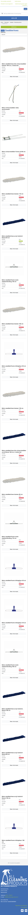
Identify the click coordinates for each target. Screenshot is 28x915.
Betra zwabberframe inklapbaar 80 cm (14, 366)
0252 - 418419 (9, 895)
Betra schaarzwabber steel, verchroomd (10, 108)
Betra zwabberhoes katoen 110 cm (12, 194)
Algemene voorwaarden (21, 905)
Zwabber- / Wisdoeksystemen (15, 22)
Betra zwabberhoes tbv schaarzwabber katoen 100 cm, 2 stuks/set (14, 64)
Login (25, 8)
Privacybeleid (24, 907)
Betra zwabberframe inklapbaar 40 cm (14, 623)
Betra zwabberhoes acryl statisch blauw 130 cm (12, 797)
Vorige (2, 30)
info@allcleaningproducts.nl (11, 897)
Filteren (14, 27)
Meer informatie (14, 76)
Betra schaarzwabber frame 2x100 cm (13, 151)
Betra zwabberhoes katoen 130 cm (12, 408)
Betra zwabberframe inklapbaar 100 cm (13, 841)
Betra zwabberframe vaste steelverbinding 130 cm (10, 280)
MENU (13, 18)
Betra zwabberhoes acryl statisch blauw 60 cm (12, 237)
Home (2, 22)
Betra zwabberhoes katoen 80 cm (12, 494)
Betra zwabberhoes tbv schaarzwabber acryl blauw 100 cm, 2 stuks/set (14, 451)
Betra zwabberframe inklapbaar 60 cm (14, 580)
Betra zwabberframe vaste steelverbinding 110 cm (10, 537)
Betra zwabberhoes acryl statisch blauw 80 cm (12, 753)
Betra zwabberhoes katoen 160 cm (12, 324)
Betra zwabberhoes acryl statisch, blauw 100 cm (12, 709)
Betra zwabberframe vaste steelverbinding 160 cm (10, 665)
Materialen (6, 22)
